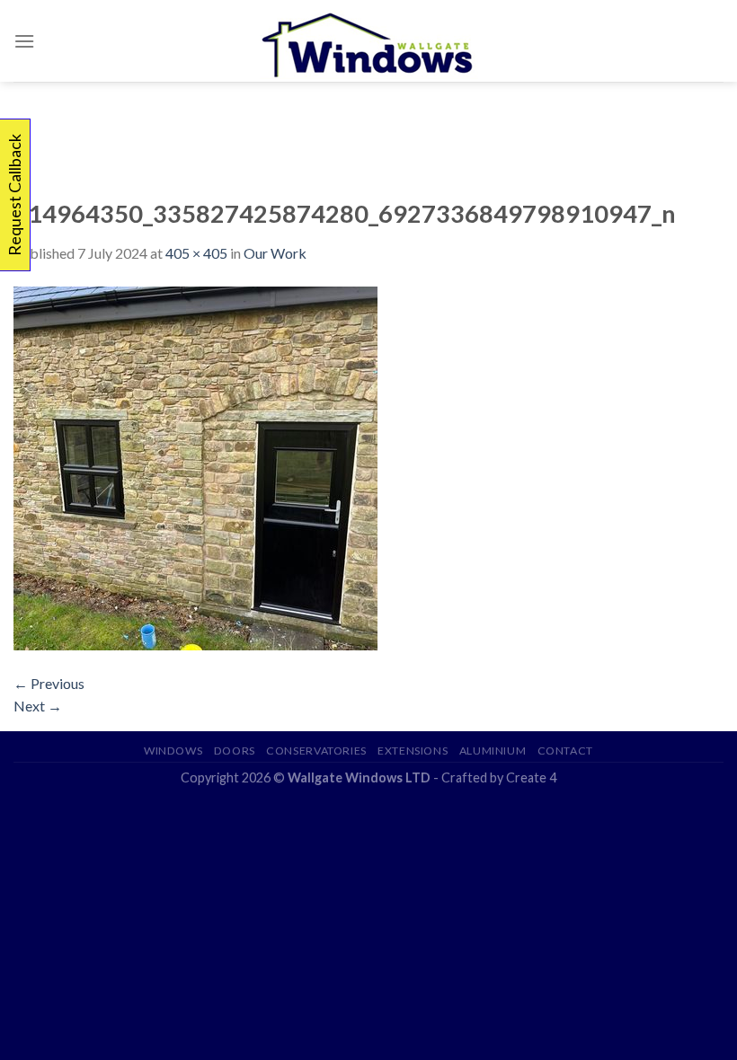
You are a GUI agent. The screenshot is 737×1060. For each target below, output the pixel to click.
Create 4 (531, 777)
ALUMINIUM (493, 750)
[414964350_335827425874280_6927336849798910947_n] (195, 465)
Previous (48, 683)
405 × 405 (196, 252)
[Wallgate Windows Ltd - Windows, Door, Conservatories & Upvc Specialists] (369, 41)
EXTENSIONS (412, 750)
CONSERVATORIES (316, 750)
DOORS (234, 750)
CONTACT (565, 750)
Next (37, 705)
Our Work (275, 252)
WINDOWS (173, 750)
